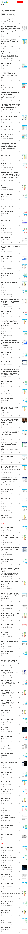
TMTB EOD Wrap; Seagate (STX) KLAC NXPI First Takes (10, 614)
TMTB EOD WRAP (6, 910)
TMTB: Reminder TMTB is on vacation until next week (9, 661)
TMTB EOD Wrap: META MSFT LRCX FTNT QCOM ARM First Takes (9, 583)
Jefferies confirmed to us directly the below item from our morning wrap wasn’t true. (9, 56)
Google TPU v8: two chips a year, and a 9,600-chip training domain (10, 96)
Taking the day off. (5, 20)
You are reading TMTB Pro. (7, 109)
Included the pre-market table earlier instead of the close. (9, 118)
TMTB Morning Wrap (7, 63)
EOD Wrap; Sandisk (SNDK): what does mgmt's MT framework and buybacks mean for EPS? (10, 301)
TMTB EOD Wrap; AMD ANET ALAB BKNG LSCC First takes (9, 466)
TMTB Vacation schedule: (7, 867)
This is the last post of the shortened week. (9, 836)
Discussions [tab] (11, 14)
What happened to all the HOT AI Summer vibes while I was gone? (9, 818)
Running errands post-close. (7, 204)
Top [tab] (7, 14)
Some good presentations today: (8, 148)
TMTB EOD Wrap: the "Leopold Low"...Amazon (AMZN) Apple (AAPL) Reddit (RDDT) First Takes (10, 537)
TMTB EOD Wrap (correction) (9, 116)
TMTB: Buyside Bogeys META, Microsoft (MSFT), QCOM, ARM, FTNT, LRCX (10, 595)
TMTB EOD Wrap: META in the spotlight (9, 763)
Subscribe (20, 2)
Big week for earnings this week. (8, 644)
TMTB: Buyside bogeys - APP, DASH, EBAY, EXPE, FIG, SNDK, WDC (9, 444)
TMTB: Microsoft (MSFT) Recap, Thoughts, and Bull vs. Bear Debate (10, 570)
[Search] (25, 14)
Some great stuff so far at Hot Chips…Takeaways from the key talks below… (10, 178)
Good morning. (4, 65)
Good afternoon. (5, 45)
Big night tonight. (5, 598)
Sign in (25, 2)
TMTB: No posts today (7, 18)
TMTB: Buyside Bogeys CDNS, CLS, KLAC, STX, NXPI (9, 642)
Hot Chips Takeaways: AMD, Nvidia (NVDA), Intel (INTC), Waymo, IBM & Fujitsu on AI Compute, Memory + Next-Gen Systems (10, 145)
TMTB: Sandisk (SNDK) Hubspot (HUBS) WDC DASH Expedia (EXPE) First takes (10, 432)
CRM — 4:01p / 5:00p (6, 77)
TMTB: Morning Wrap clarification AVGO (10, 52)
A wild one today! (5, 552)
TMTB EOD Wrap (5, 126)
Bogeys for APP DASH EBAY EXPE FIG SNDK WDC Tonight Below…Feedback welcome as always (9, 448)
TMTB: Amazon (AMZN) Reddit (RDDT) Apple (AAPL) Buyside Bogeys (10, 549)
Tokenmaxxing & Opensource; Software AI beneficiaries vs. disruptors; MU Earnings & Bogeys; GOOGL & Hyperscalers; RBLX (10, 894)
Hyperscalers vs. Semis (6, 517)
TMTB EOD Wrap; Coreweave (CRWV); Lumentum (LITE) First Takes (10, 342)
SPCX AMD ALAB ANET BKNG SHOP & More (10, 458)
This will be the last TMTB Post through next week (10, 673)
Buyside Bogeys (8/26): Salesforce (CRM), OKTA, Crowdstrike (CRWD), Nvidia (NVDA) (9, 73)
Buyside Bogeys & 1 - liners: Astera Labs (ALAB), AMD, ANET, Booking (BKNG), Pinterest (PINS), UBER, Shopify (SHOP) (10, 479)
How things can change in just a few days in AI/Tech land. (10, 470)
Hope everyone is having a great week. (10, 663)
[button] (2, 4)
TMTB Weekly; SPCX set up (9, 282)
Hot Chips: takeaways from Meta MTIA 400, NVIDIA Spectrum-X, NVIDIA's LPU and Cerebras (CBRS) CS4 (10, 106)
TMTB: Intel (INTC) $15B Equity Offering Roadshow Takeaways (10, 370)
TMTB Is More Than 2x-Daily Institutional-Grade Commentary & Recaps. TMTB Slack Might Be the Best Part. (10, 28)
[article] (14, 20)
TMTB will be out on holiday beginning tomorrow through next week (10, 683)
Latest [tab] (3, 14)
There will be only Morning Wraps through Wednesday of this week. (9, 858)
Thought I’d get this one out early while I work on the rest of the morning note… (10, 574)
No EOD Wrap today (6, 203)
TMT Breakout (10, 21)
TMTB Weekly (5, 185)
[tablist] (8, 14)
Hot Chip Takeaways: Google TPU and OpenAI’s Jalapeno (10, 93)
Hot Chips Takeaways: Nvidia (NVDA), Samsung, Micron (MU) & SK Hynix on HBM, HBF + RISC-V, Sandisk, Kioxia (10, 174)
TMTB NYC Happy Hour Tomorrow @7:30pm (10, 246)
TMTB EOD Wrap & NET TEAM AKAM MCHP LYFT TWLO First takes (9, 409)
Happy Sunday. (4, 187)
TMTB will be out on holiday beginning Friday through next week (10, 693)
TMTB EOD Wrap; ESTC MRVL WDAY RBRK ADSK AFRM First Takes (9, 41)
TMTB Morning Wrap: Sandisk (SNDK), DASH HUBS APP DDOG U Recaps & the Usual (10, 420)
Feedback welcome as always (8, 482)
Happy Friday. (4, 755)
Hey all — (3, 249)
